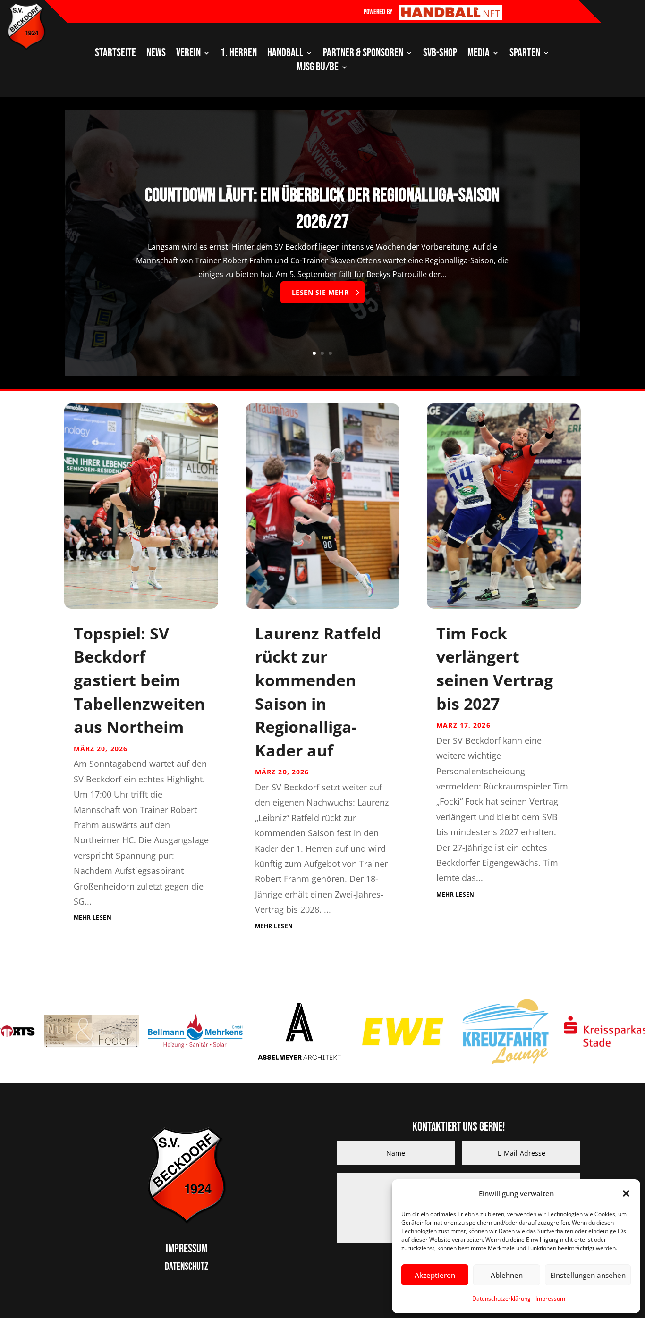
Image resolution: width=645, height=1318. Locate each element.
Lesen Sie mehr (320, 292)
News (156, 54)
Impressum (550, 1298)
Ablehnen (507, 1275)
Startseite (115, 54)
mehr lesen (93, 918)
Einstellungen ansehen (588, 1275)
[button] (626, 1193)
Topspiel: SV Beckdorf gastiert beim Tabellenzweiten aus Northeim (139, 680)
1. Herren (239, 54)
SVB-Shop (440, 54)
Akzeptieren (435, 1275)
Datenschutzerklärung (501, 1298)
